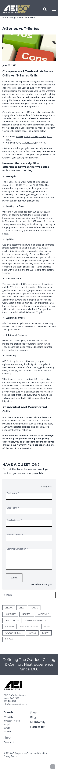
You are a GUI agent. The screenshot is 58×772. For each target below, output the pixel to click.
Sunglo (7, 727)
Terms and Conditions (37, 753)
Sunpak (7, 724)
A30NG (26, 142)
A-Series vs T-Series (26, 17)
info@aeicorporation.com (16, 704)
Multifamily (37, 722)
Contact (9, 742)
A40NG (42, 142)
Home (5, 17)
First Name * (13, 493)
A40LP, (34, 142)
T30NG (19, 136)
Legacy (5, 115)
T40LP (42, 136)
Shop (33, 712)
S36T (8, 139)
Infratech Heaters (12, 720)
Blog (12, 17)
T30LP (27, 136)
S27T (49, 136)
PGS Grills (8, 717)
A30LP (19, 142)
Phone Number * (15, 534)
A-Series (18, 115)
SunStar (7, 731)
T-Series (35, 115)
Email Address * (14, 520)
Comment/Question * (17, 548)
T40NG (34, 136)
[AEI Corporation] (16, 9)
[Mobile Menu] (54, 9)
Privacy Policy (10, 756)
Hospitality (37, 727)
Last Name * (13, 507)
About (7, 737)
